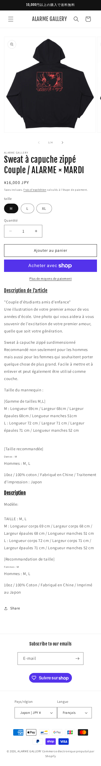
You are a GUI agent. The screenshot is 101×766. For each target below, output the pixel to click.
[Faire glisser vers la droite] (62, 142)
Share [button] (15, 608)
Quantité (11, 220)
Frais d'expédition (34, 189)
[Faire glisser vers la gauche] (39, 142)
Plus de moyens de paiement (50, 278)
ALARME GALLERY (29, 751)
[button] (11, 19)
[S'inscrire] (77, 658)
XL (44, 208)
